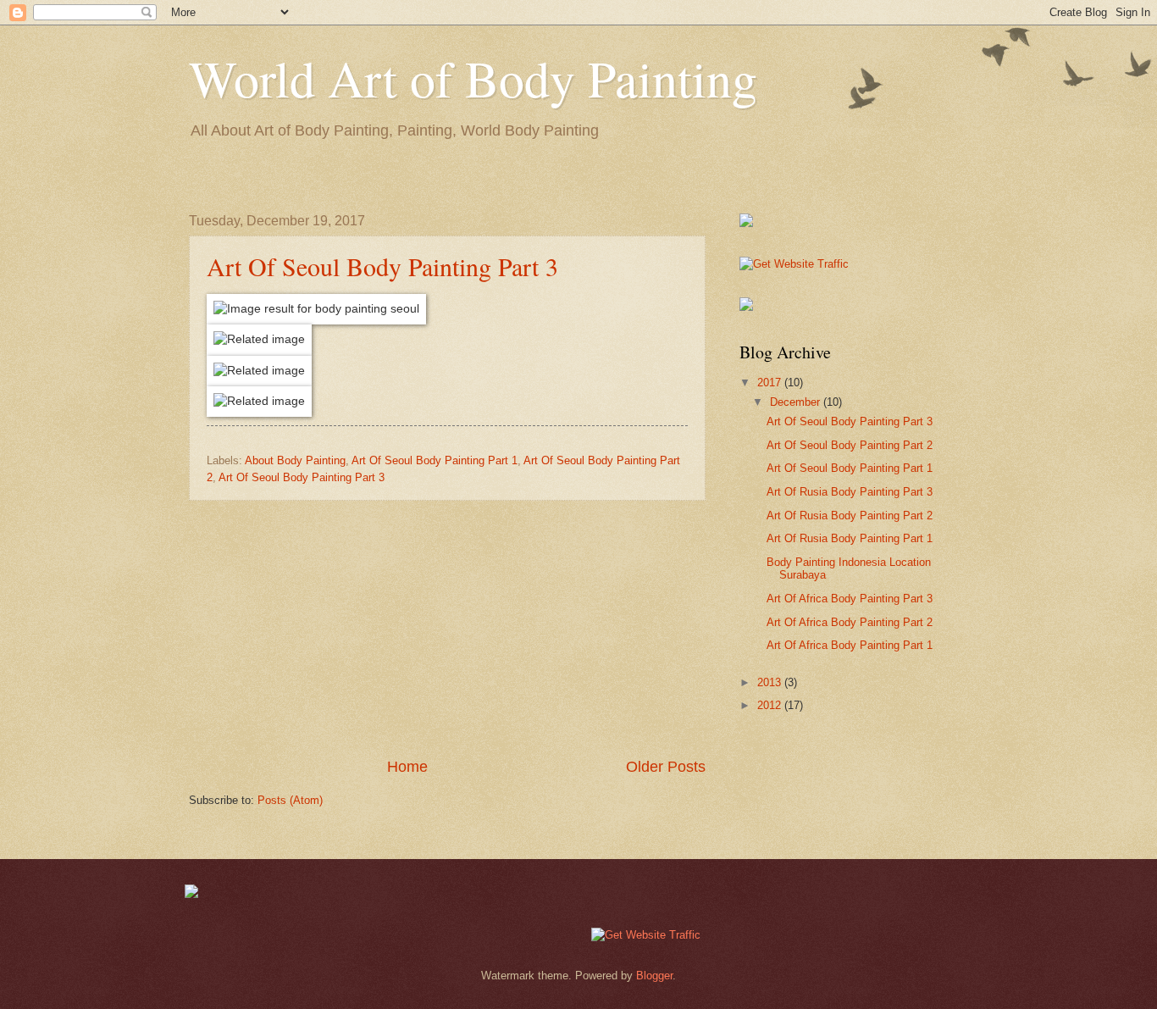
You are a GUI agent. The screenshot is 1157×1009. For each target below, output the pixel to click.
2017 (770, 382)
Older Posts (666, 766)
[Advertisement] (447, 629)
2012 (770, 705)
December (796, 402)
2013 (770, 682)
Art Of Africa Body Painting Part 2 (850, 622)
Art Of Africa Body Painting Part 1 (850, 645)
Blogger (654, 975)
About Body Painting (295, 460)
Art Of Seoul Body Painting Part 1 (435, 460)
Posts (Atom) (290, 800)
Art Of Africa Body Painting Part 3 (850, 598)
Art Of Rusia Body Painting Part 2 (850, 515)
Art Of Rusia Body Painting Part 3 (850, 491)
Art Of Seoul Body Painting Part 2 (850, 445)
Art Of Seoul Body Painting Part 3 (382, 266)
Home (407, 766)
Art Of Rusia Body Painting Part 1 (850, 538)
